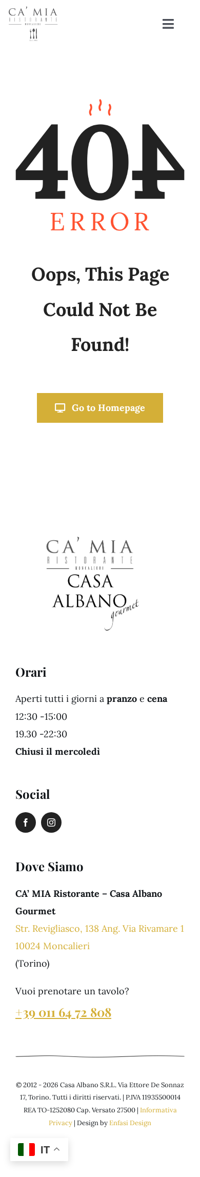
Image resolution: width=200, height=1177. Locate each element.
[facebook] (25, 822)
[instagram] (51, 822)
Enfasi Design (130, 1123)
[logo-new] (33, 9)
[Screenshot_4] (89, 530)
